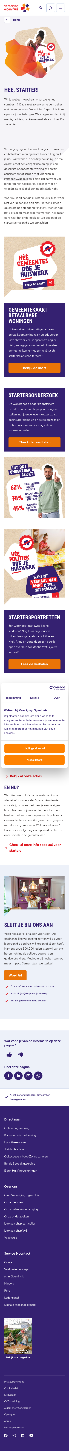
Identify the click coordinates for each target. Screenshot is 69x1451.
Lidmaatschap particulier (19, 1223)
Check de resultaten (35, 442)
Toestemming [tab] (12, 697)
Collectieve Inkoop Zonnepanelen (26, 1156)
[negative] (20, 1054)
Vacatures (10, 1237)
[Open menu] (60, 8)
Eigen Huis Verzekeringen (20, 1170)
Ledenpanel (11, 1297)
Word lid (15, 975)
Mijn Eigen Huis (14, 1276)
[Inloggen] (50, 8)
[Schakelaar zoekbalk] (40, 8)
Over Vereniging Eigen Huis (21, 1195)
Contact (9, 1262)
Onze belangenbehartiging (21, 1209)
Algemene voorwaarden (17, 1407)
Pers (7, 1290)
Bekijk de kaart (34, 368)
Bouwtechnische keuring (20, 1135)
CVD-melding (12, 1401)
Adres (7, 1421)
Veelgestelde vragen (17, 1269)
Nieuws (9, 1283)
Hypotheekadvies (15, 1142)
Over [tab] (57, 697)
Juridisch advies (14, 1149)
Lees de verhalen (34, 664)
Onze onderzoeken (16, 1216)
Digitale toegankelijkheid (20, 1304)
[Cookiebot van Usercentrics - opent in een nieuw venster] (49, 688)
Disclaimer (10, 1394)
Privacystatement (14, 1381)
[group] (18, 1341)
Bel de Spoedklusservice (19, 1163)
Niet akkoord (34, 759)
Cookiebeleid (11, 1388)
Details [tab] (34, 697)
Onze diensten (13, 1202)
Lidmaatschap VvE (15, 1230)
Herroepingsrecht (14, 1427)
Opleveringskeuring (16, 1128)
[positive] (9, 1054)
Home (12, 20)
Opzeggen (10, 1414)
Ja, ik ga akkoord (34, 748)
